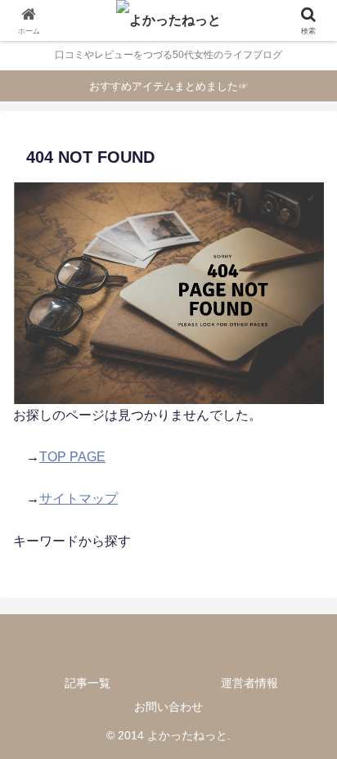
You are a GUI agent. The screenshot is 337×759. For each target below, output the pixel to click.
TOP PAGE (72, 457)
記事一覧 (87, 682)
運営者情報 (249, 682)
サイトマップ (78, 498)
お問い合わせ (168, 706)
